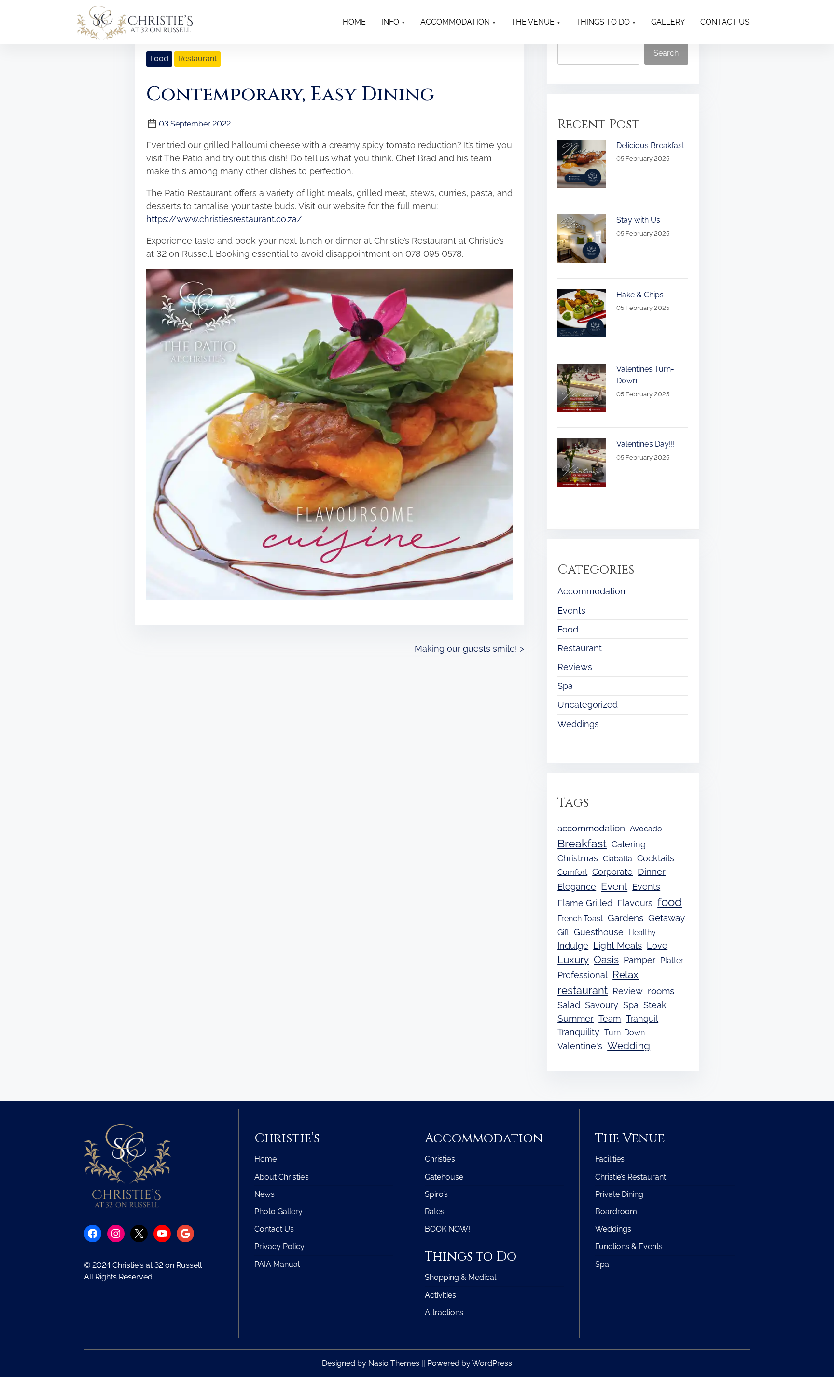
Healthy (642, 932)
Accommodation (591, 591)
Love (657, 946)
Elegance (576, 887)
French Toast (580, 918)
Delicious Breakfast (650, 145)
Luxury (573, 960)
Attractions (444, 1312)
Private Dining (619, 1194)
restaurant (582, 990)
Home (265, 1159)
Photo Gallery (278, 1211)
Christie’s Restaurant (630, 1176)
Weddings (578, 724)
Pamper (639, 960)
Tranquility (578, 1032)
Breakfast (582, 843)
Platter (671, 960)
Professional (582, 975)
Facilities (610, 1159)
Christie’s (440, 1159)
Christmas (577, 858)
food (669, 902)
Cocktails (655, 858)
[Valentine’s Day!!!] (581, 462)
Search (666, 52)
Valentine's (579, 1046)
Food (159, 58)
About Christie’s (281, 1176)
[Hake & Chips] (581, 313)
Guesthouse (599, 932)
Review (627, 991)
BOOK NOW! (447, 1229)
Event (614, 886)
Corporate (612, 872)
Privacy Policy (279, 1246)
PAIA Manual (277, 1264)
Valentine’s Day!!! (645, 444)
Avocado (646, 828)
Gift (563, 932)
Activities (440, 1295)
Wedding (628, 1046)
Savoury (601, 1005)
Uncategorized (587, 705)
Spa (565, 686)
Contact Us (274, 1229)
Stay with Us (638, 220)
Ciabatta (617, 858)
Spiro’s (436, 1194)
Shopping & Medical (460, 1277)
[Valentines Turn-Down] (581, 388)
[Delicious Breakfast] (581, 164)
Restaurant (197, 58)
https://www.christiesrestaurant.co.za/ (224, 219)
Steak (655, 1005)
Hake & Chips (640, 294)
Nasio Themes (394, 1363)
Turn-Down (624, 1032)
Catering (629, 844)
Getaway (666, 918)
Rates (435, 1211)
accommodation (591, 828)
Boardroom (616, 1211)
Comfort (572, 872)
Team (609, 1018)
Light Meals (617, 945)
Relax (625, 975)
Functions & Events (629, 1246)
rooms (661, 991)
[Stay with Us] (581, 238)
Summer (575, 1018)
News (264, 1194)
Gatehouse (444, 1176)
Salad (568, 1005)
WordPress (492, 1363)
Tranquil (642, 1018)
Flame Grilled (584, 903)
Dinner (652, 871)
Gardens (625, 918)
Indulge (572, 946)
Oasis (606, 960)
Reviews (574, 667)
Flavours (635, 903)
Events (571, 610)
